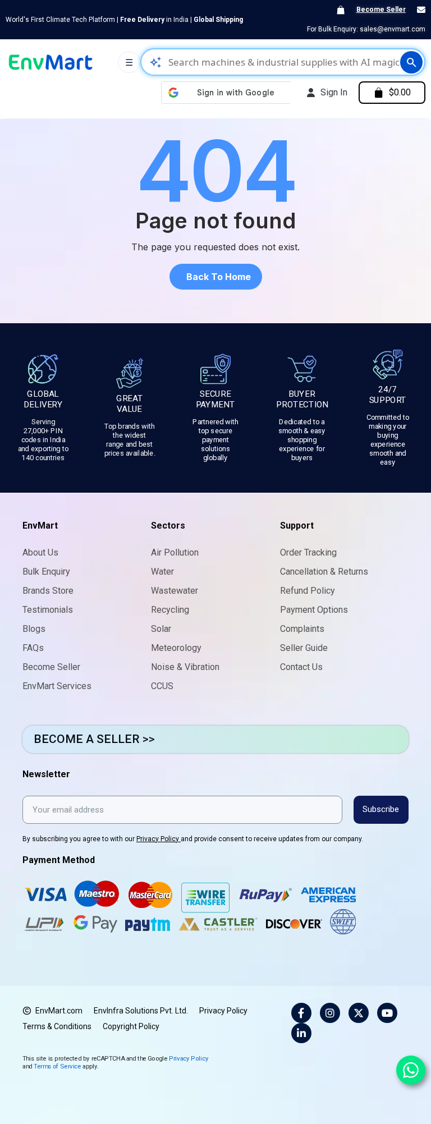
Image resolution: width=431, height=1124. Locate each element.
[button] (215, 277)
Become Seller (381, 9)
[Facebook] (301, 1013)
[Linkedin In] (301, 1033)
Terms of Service (57, 1066)
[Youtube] (387, 1013)
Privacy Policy (158, 839)
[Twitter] (359, 1013)
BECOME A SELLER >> (94, 739)
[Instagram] (330, 1013)
